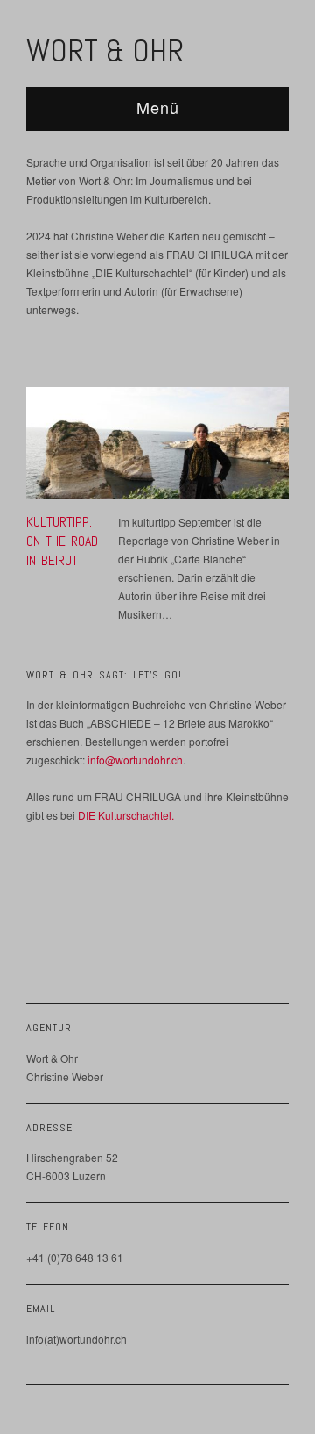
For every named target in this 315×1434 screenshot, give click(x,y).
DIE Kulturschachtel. (126, 814)
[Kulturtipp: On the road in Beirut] (157, 447)
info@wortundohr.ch (135, 759)
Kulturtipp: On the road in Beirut (62, 541)
